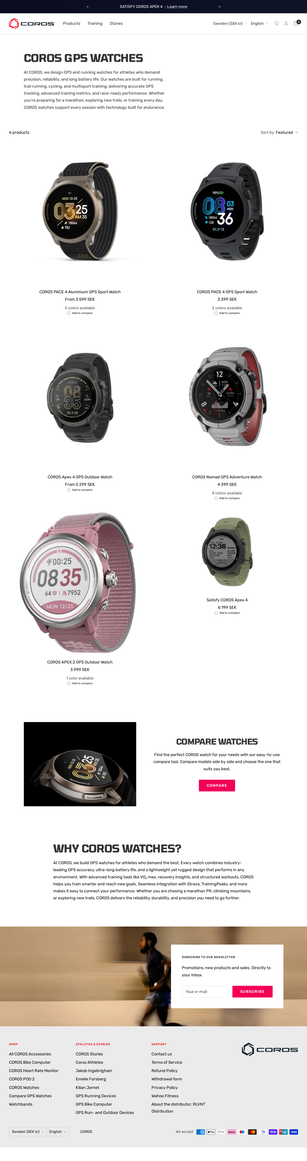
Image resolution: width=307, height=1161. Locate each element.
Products (71, 23)
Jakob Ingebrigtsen (94, 1070)
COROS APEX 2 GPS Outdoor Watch (80, 662)
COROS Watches (24, 1087)
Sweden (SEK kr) (227, 23)
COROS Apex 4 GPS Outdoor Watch (80, 477)
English (257, 23)
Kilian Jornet (87, 1087)
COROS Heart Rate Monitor (33, 1070)
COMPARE (217, 785)
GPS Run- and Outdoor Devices (105, 1112)
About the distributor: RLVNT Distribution (178, 1108)
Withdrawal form (166, 1079)
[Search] (277, 23)
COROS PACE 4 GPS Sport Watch (227, 291)
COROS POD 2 (22, 1079)
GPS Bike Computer (94, 1104)
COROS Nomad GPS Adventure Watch (227, 477)
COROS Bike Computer (30, 1062)
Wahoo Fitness (164, 1095)
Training (94, 23)
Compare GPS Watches (30, 1095)
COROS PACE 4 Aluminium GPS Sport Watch (80, 291)
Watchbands (20, 1104)
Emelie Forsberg (91, 1079)
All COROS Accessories (30, 1054)
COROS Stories (89, 1054)
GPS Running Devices (96, 1095)
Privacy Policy (164, 1087)
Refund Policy (164, 1070)
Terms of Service (166, 1062)
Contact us (161, 1054)
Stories (116, 23)
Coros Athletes (89, 1062)
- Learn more (176, 6)
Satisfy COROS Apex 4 (227, 600)
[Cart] (296, 23)
